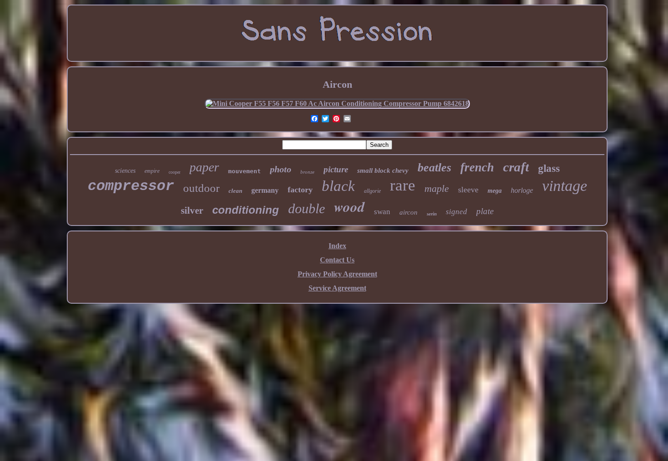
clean (235, 190)
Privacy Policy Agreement (337, 274)
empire (152, 171)
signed (456, 211)
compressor (131, 186)
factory (300, 189)
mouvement (244, 171)
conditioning (245, 210)
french (477, 167)
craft (516, 167)
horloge (522, 190)
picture (336, 169)
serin (432, 213)
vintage (564, 185)
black (338, 186)
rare (402, 185)
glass (549, 168)
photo (280, 169)
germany (265, 190)
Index (337, 246)
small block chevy (383, 170)
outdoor (201, 188)
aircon (408, 212)
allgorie (372, 191)
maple (436, 188)
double (306, 208)
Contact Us (337, 260)
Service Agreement (337, 288)
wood (349, 206)
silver (192, 210)
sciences (125, 170)
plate (485, 211)
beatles (434, 167)
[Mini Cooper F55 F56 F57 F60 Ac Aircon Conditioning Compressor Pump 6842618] (337, 103)
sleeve (468, 189)
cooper (174, 172)
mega (495, 190)
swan (382, 211)
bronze (307, 172)
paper (204, 167)
